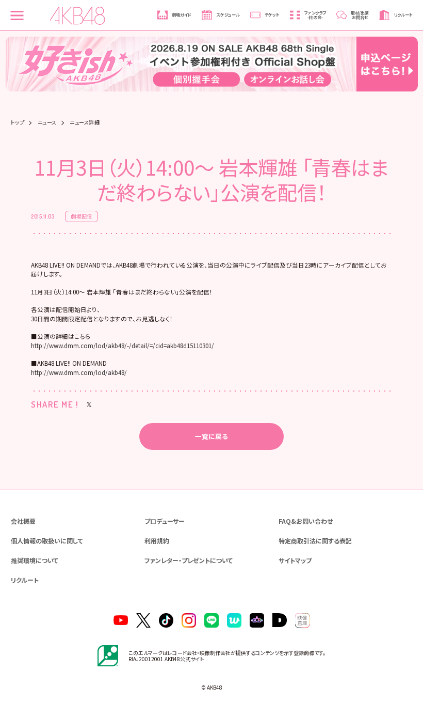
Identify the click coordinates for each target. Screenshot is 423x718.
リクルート (25, 579)
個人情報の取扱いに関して (47, 540)
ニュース (47, 122)
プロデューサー (164, 521)
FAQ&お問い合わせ (306, 521)
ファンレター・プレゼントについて (188, 560)
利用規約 (156, 540)
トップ (18, 122)
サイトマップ (295, 560)
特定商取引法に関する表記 (315, 540)
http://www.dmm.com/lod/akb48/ (79, 372)
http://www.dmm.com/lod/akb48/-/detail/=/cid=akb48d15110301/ (122, 345)
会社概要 (23, 521)
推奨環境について (34, 560)
